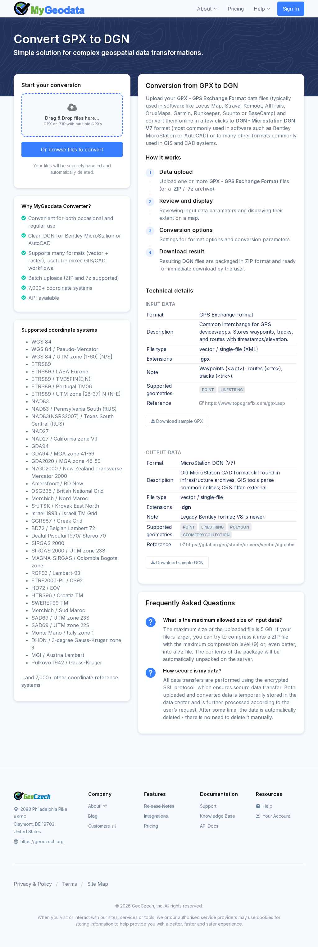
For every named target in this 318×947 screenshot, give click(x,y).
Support (208, 806)
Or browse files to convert (72, 149)
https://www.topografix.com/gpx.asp (245, 403)
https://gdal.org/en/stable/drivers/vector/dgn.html (241, 544)
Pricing (151, 826)
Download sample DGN (179, 562)
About (95, 806)
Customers (99, 826)
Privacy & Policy (33, 884)
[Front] (50, 8)
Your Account (275, 816)
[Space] (32, 795)
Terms (69, 884)
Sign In (291, 9)
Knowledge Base (217, 816)
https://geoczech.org (41, 841)
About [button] (204, 9)
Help (266, 806)
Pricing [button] (236, 9)
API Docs (209, 826)
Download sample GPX (179, 421)
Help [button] (259, 9)
